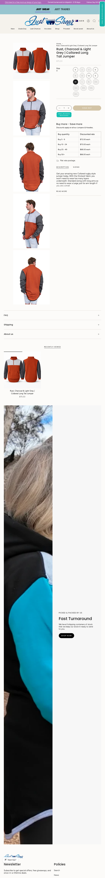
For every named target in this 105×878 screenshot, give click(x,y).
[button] (102, 14)
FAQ (6, 315)
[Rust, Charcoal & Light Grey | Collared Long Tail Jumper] (22, 370)
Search (57, 870)
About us (8, 334)
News (56, 875)
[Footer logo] (13, 856)
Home (58, 44)
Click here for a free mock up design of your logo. (38, 2)
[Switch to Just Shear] (42, 9)
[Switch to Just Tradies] (62, 9)
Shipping (8, 324)
